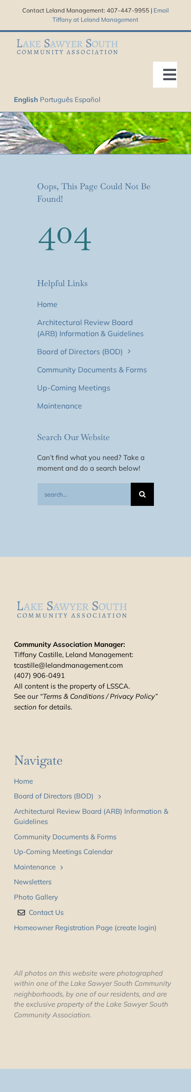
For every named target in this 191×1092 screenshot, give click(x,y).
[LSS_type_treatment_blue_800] (67, 40)
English (26, 99)
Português (56, 99)
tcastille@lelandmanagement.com (68, 665)
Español (88, 99)
